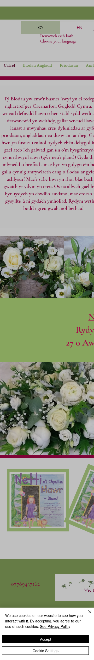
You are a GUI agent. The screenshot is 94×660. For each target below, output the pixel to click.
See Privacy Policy (55, 626)
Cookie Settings (45, 650)
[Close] (86, 615)
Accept (45, 639)
